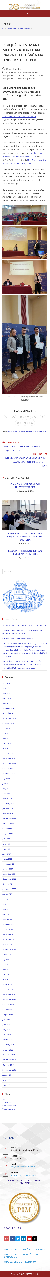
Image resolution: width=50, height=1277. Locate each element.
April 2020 (6, 1034)
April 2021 (6, 974)
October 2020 (8, 1004)
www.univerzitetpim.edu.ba (23, 1175)
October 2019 (8, 1065)
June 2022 (6, 904)
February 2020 (8, 1044)
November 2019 (9, 1060)
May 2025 (6, 738)
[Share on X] (6, 417)
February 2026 (8, 708)
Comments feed (9, 1105)
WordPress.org (8, 1109)
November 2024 (9, 763)
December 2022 (8, 874)
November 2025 (9, 718)
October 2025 (8, 723)
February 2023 (8, 864)
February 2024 (8, 803)
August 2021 (7, 954)
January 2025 (7, 753)
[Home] (3, 28)
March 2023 (7, 859)
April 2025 (6, 743)
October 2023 (8, 823)
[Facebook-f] (12, 1238)
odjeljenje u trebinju (20, 1261)
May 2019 (6, 1085)
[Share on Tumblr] (25, 423)
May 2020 (6, 1029)
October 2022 (8, 884)
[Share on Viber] (35, 417)
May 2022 (6, 909)
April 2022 (6, 914)
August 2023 (7, 834)
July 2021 (6, 959)
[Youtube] (29, 1238)
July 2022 (6, 899)
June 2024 (6, 783)
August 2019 (7, 1075)
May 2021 (6, 969)
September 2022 (9, 889)
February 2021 (8, 984)
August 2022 (7, 894)
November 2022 (9, 879)
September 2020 (9, 1009)
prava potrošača (25, 431)
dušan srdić (12, 431)
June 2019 (6, 1080)
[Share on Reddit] (18, 423)
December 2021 (8, 934)
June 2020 (6, 1024)
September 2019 (9, 1070)
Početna (22, 75)
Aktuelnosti (11, 72)
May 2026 (6, 693)
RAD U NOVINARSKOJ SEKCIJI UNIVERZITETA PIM (25, 485)
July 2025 (6, 728)
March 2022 (7, 919)
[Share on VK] (42, 417)
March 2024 (7, 798)
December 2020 (8, 994)
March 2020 (7, 1039)
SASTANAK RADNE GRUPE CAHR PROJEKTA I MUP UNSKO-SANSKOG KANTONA (25, 536)
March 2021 (7, 979)
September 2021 (9, 949)
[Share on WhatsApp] (32, 423)
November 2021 (9, 939)
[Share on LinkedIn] (28, 417)
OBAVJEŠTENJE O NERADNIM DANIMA (17, 638)
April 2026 (6, 698)
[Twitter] (17, 1238)
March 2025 (7, 748)
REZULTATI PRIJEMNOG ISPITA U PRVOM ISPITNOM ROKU (25, 552)
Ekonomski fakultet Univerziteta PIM (19, 116)
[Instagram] (6, 1238)
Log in (5, 1099)
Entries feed (7, 1102)
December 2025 (8, 713)
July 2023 (6, 839)
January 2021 (7, 989)
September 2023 (9, 828)
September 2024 (9, 773)
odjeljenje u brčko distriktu (26, 1249)
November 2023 (9, 819)
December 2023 (8, 813)
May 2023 (6, 849)
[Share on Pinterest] (21, 417)
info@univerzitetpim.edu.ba (23, 1166)
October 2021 (8, 944)
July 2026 (6, 683)
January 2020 (7, 1050)
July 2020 (6, 1019)
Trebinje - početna (26, 78)
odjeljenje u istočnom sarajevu (21, 1255)
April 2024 (6, 793)
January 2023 (7, 869)
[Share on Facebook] (13, 417)
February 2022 (8, 924)
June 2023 (6, 844)
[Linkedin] (23, 1238)
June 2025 (6, 733)
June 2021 (6, 964)
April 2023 (6, 854)
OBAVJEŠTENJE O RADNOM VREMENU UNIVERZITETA (24, 625)
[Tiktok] (35, 1238)
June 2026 (6, 688)
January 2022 (7, 929)
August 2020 (7, 1014)
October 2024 (8, 768)
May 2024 (6, 788)
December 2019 (8, 1055)
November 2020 (9, 999)
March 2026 (7, 703)
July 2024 (6, 778)
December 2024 (8, 758)
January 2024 (7, 808)
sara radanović (39, 431)
